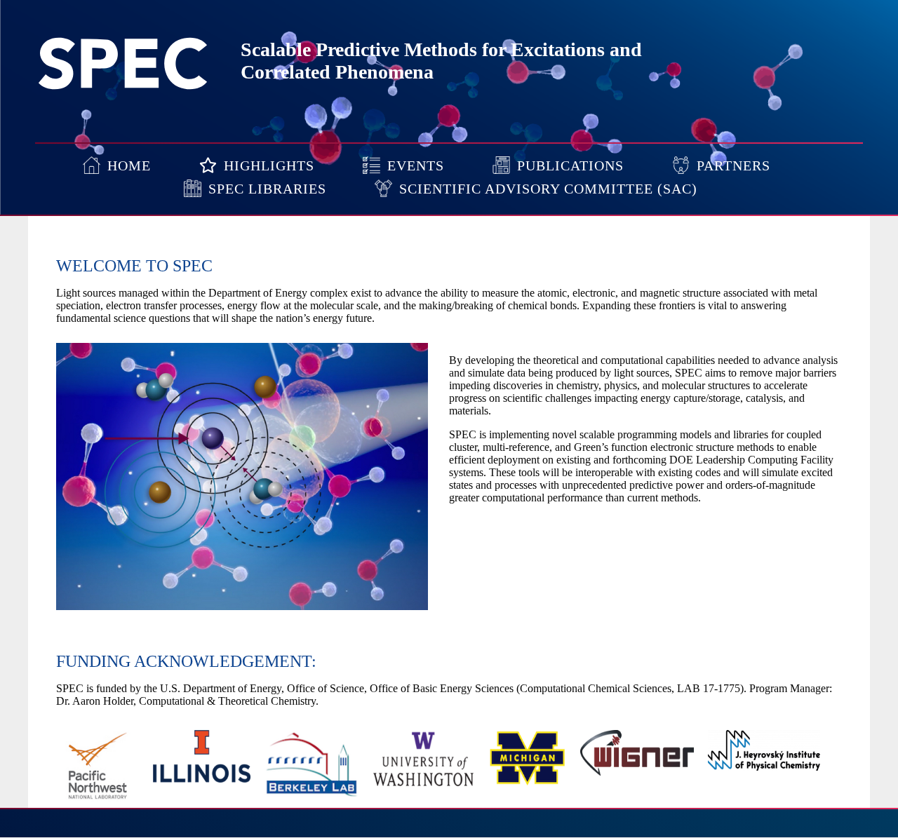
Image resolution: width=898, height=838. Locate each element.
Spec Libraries (267, 188)
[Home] (122, 88)
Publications (570, 165)
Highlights (269, 165)
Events (415, 165)
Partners (733, 165)
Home (129, 165)
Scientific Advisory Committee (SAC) (548, 188)
